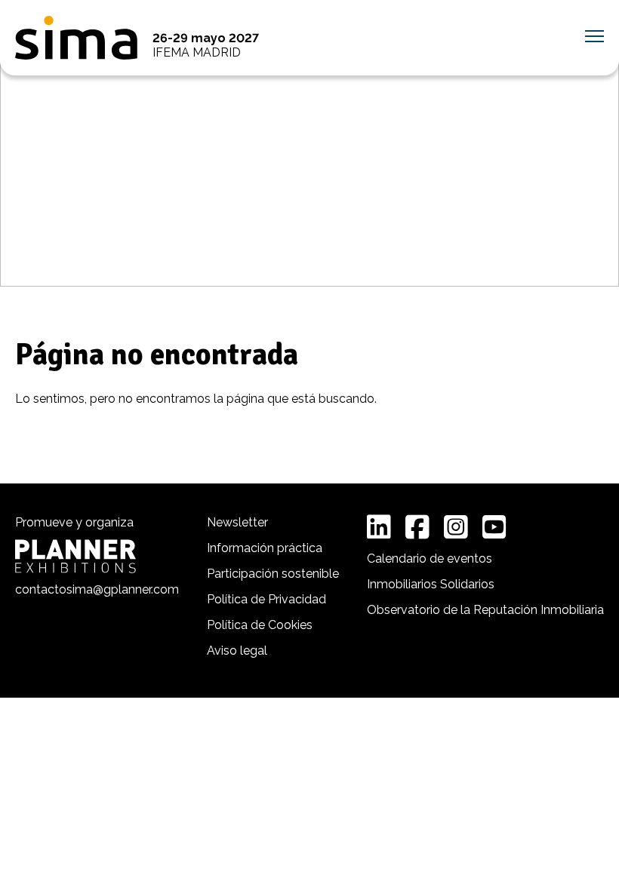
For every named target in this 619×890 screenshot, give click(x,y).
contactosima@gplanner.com (97, 589)
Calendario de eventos (429, 558)
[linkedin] (379, 527)
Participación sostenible (273, 573)
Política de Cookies (260, 625)
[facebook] (417, 527)
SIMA (76, 37)
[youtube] (494, 527)
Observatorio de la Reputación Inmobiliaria (485, 610)
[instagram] (456, 527)
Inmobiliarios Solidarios (430, 584)
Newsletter (237, 522)
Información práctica (264, 548)
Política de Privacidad (266, 599)
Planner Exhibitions (75, 556)
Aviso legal (237, 650)
